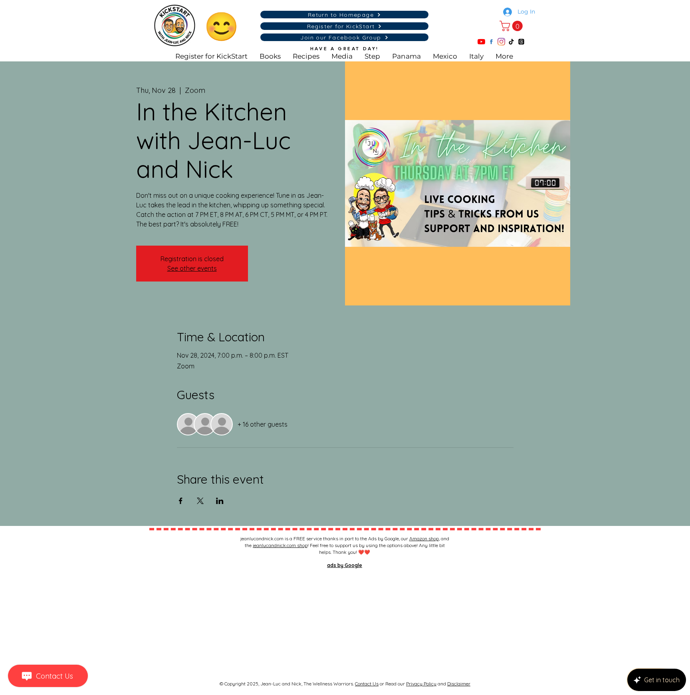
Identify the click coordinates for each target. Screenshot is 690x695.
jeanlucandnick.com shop (280, 545)
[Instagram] (501, 41)
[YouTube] (481, 41)
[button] (512, 26)
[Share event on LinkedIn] (220, 501)
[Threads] (521, 41)
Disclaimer (458, 684)
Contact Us (367, 684)
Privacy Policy (421, 684)
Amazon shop (424, 538)
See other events (192, 268)
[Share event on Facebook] (180, 501)
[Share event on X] (200, 501)
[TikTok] (511, 41)
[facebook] (491, 41)
